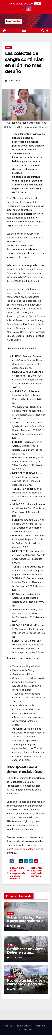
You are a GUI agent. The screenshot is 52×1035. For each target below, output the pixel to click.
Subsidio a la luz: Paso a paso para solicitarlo (25, 919)
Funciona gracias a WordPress (17, 1026)
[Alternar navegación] (24, 30)
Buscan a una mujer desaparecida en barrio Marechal (17, 873)
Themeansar (27, 1029)
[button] (42, 30)
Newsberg (44, 1026)
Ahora (9, 47)
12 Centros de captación (24, 849)
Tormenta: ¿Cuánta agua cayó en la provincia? (34, 872)
